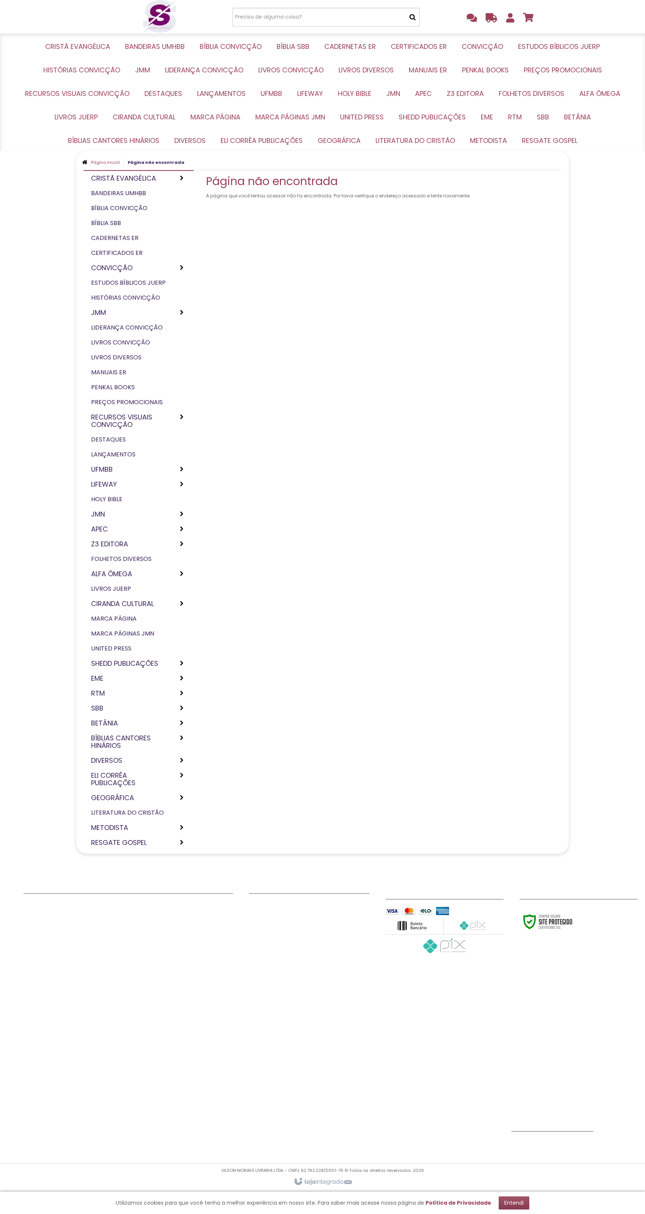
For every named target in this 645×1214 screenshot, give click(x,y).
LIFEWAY (34, 1092)
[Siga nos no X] (545, 1144)
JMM (29, 989)
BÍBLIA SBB (37, 933)
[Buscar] (412, 17)
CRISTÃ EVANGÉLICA (50, 905)
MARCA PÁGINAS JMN (159, 980)
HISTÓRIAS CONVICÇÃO (55, 980)
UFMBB (32, 1083)
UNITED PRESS (148, 989)
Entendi (514, 1203)
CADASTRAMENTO (272, 933)
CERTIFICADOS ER (46, 952)
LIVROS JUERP (148, 952)
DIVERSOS (143, 1055)
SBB (135, 1027)
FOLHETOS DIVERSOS (157, 933)
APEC (137, 915)
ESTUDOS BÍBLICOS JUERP (57, 971)
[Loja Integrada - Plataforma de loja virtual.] (323, 1182)
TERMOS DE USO (270, 924)
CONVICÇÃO (41, 961)
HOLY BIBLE (38, 1101)
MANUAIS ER (39, 1027)
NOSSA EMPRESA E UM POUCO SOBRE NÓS (303, 915)
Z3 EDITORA (146, 924)
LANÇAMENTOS (43, 1073)
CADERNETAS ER (44, 943)
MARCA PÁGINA (151, 971)
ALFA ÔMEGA (147, 943)
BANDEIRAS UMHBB (48, 915)
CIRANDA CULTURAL (157, 961)
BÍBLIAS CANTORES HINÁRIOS (168, 1045)
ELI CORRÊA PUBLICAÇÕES (164, 1064)
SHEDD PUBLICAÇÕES (158, 999)
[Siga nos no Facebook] (520, 1144)
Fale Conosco (268, 905)
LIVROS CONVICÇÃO (51, 1008)
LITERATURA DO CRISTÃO (163, 1083)
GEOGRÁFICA (148, 1073)
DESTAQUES (39, 1064)
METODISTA (146, 1092)
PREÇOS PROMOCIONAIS (56, 1045)
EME (135, 1008)
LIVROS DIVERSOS (46, 1017)
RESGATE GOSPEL (153, 1101)
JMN (136, 905)
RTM (136, 1017)
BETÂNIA (142, 1036)
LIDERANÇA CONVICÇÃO (56, 999)
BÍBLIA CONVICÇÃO (49, 924)
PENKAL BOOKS (43, 1036)
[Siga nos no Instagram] (569, 1144)
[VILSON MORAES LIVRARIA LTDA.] (159, 17)
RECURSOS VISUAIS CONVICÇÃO (66, 1055)
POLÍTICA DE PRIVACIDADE (283, 943)
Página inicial (105, 162)
